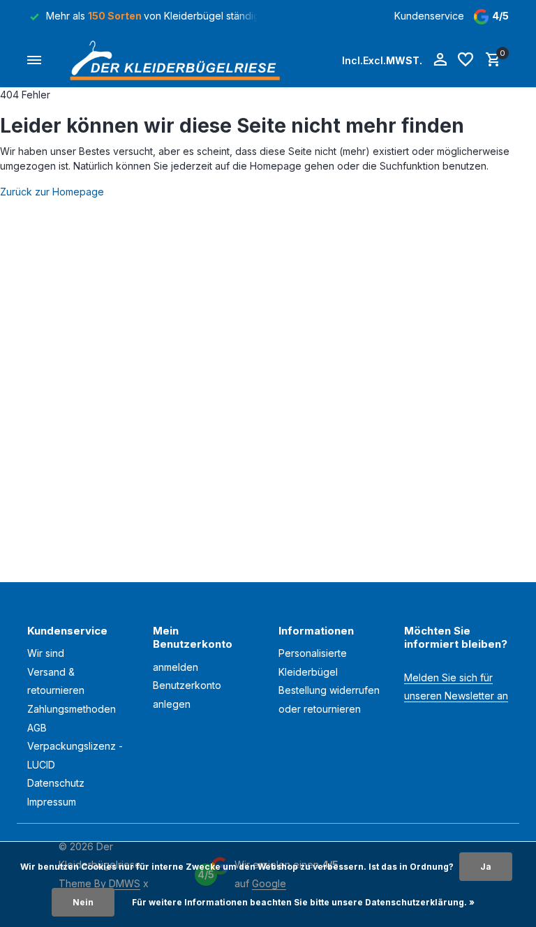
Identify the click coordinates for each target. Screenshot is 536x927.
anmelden (175, 667)
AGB (37, 728)
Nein (83, 902)
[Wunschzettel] (465, 60)
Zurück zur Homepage (52, 192)
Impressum (51, 802)
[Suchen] (317, 60)
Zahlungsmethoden (71, 709)
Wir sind (45, 653)
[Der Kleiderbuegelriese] (179, 60)
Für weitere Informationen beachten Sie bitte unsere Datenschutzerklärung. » (303, 902)
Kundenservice (429, 16)
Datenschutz (55, 783)
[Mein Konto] (440, 60)
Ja (485, 866)
